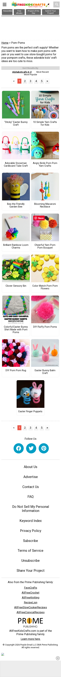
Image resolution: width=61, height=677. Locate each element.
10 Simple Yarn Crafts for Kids (45, 123)
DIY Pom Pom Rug (16, 370)
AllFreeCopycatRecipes (31, 612)
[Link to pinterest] (44, 448)
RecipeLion (30, 602)
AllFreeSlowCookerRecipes (30, 607)
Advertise (30, 477)
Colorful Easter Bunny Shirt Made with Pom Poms (16, 330)
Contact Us (30, 487)
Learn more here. (30, 639)
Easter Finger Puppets (30, 411)
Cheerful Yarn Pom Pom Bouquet (45, 246)
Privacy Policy (30, 531)
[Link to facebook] (19, 448)
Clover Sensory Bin (16, 286)
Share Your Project (31, 571)
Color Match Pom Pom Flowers (45, 287)
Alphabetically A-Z (22, 72)
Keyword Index (30, 521)
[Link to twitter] (31, 448)
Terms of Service (30, 551)
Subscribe (30, 541)
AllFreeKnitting (30, 597)
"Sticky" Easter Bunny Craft (16, 123)
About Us (30, 467)
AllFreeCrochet (30, 592)
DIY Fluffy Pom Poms (45, 327)
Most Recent (42, 72)
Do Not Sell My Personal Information (30, 509)
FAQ (30, 497)
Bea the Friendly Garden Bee (16, 205)
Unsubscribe (30, 561)
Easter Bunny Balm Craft (45, 372)
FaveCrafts (30, 587)
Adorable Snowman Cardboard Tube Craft (16, 164)
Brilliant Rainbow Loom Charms (15, 246)
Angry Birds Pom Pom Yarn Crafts (45, 164)
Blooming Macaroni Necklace (45, 205)
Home (4, 42)
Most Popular (30, 74)
